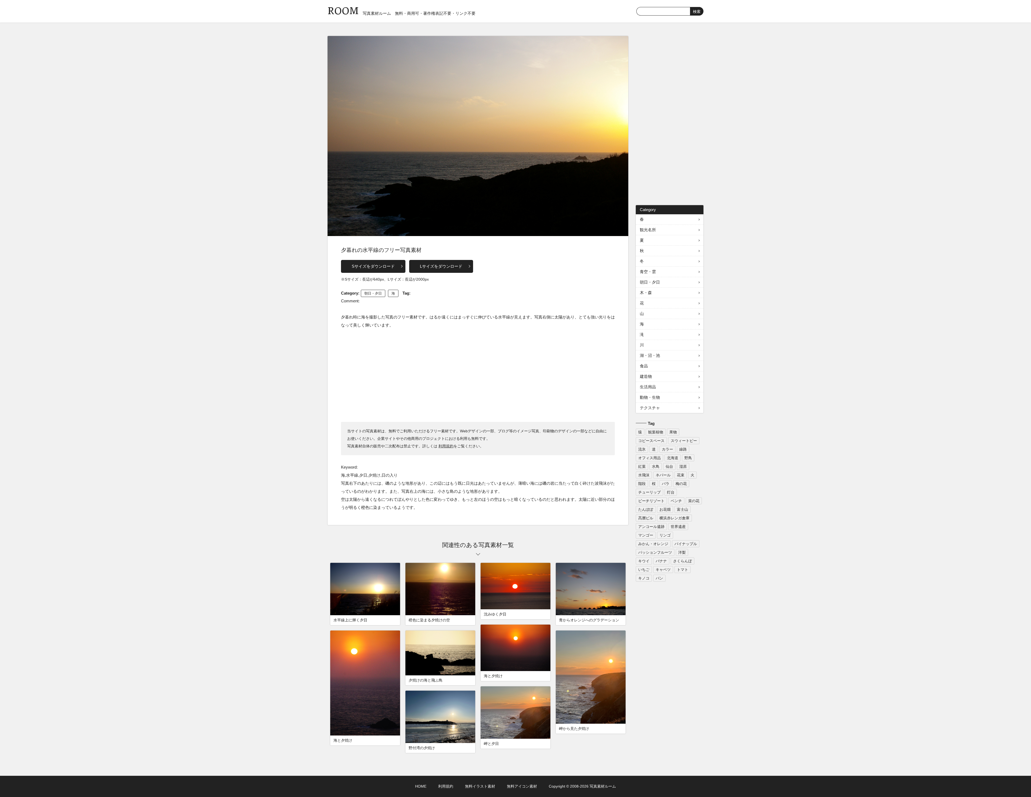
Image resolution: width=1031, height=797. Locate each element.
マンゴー (645, 535)
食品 (644, 366)
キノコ (643, 578)
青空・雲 (648, 271)
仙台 (669, 466)
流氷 (642, 449)
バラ (665, 483)
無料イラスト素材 (480, 786)
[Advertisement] (478, 374)
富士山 (682, 509)
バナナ (661, 561)
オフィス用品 (649, 458)
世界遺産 (678, 526)
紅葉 (642, 466)
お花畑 (665, 509)
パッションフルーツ (655, 552)
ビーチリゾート (651, 501)
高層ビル (645, 518)
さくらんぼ (682, 561)
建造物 (646, 376)
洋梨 (682, 552)
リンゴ (665, 535)
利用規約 (445, 446)
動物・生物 (650, 397)
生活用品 (648, 387)
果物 (673, 432)
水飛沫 (643, 475)
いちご (643, 569)
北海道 (672, 458)
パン (659, 578)
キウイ (643, 561)
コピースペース (651, 441)
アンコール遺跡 (651, 526)
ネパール (663, 475)
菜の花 (693, 501)
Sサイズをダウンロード (373, 266)
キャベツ (663, 569)
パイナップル (685, 544)
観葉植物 (655, 432)
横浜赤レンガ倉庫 (674, 518)
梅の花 (681, 483)
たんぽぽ (645, 509)
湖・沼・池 (650, 355)
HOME (420, 786)
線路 (683, 449)
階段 (642, 483)
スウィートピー (684, 441)
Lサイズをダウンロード (441, 266)
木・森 (646, 292)
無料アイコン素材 (522, 786)
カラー (667, 449)
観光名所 (648, 229)
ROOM (343, 11)
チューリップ (649, 492)
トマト (682, 569)
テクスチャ (650, 407)
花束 (680, 475)
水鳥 (655, 466)
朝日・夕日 (373, 293)
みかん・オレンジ (653, 544)
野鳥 (688, 458)
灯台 (670, 492)
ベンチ (676, 501)
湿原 (683, 466)
